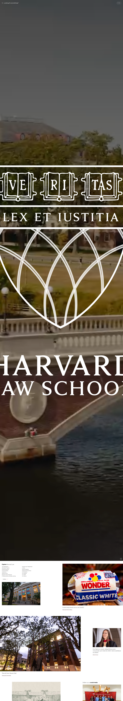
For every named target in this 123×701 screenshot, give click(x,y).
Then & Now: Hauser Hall (9, 673)
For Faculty (24, 573)
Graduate (6, 567)
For (24, 574)
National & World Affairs (67, 609)
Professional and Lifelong (9, 576)
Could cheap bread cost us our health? (73, 607)
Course (5, 570)
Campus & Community (6, 675)
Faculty (5, 569)
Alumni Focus (95, 654)
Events (25, 569)
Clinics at (5, 573)
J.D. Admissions (5, 566)
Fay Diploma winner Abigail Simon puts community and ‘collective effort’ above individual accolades (107, 650)
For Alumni (24, 576)
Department (26, 570)
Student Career (7, 574)
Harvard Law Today (27, 566)
